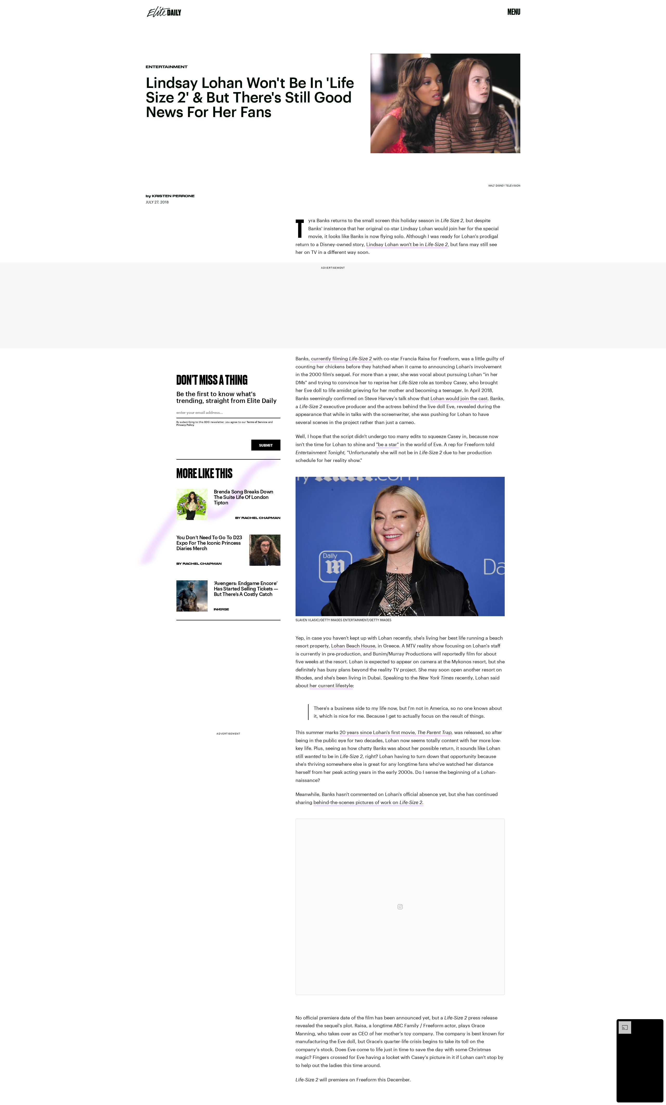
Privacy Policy (185, 424)
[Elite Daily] (164, 11)
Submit (266, 445)
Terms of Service (257, 421)
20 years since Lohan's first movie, (396, 732)
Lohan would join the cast (458, 398)
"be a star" (387, 444)
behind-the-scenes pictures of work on (356, 802)
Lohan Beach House (353, 645)
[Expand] (622, 1024)
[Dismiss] (658, 1024)
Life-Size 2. (412, 802)
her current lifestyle (331, 685)
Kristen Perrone (173, 196)
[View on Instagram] (400, 907)
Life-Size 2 (361, 358)
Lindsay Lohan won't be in (407, 244)
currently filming (329, 358)
